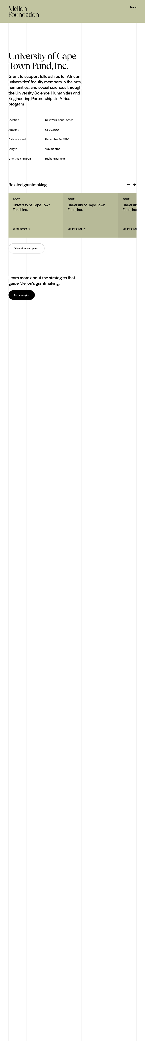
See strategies (21, 295)
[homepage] (23, 11)
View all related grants (26, 248)
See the (20, 228)
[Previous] (128, 184)
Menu (133, 7)
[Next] (134, 184)
